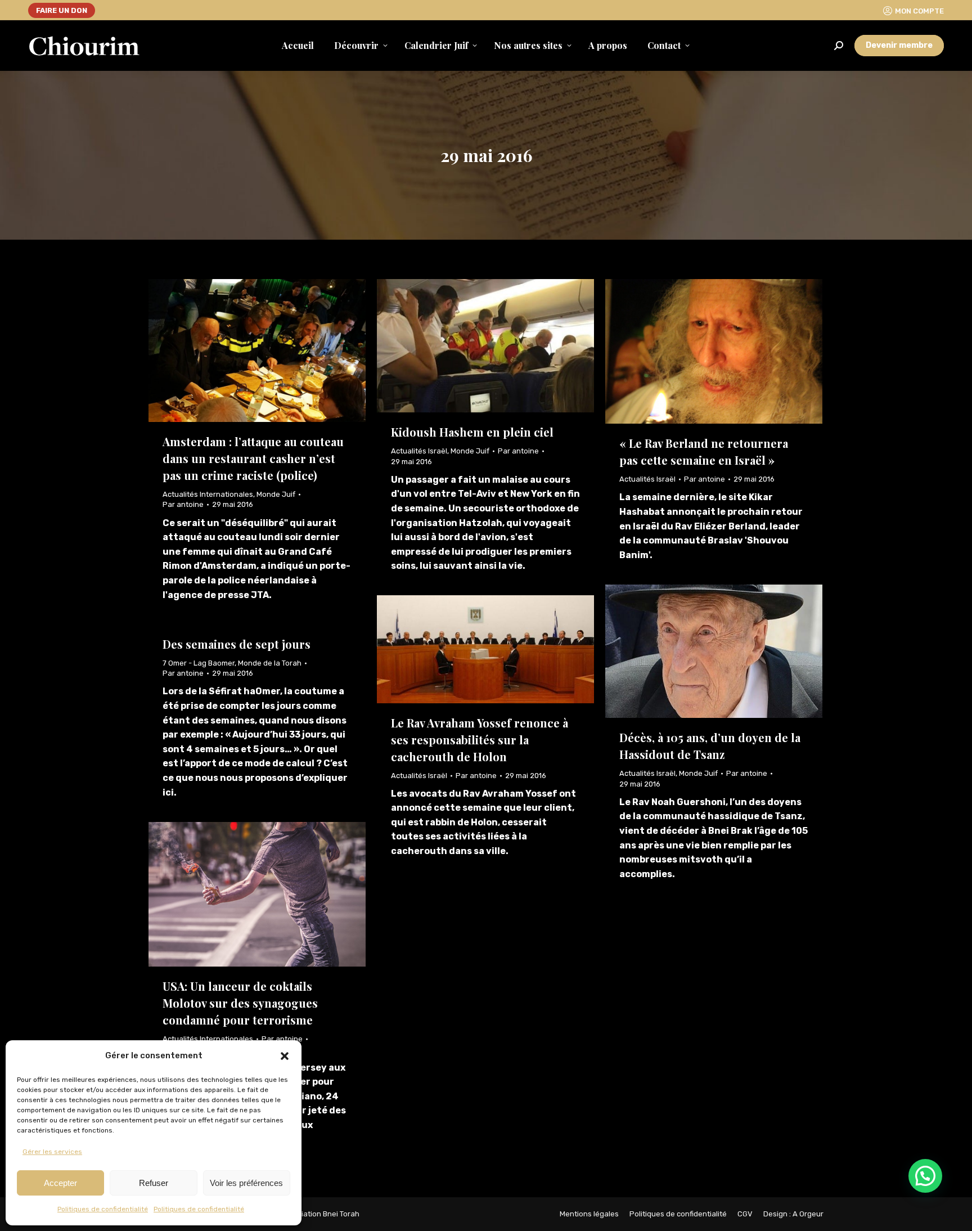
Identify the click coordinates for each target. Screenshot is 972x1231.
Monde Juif (275, 494)
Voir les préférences (246, 1183)
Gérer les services (52, 1152)
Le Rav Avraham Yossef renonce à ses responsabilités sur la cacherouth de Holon (479, 739)
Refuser (153, 1183)
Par (183, 504)
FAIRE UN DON (61, 10)
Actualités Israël (419, 451)
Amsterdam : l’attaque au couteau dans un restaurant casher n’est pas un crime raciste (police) (253, 458)
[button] (284, 1056)
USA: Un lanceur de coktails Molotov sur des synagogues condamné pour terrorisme (240, 1002)
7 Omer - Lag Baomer (199, 663)
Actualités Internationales (208, 494)
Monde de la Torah (270, 663)
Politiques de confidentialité (102, 1209)
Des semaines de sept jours (236, 644)
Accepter (60, 1183)
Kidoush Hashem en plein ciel (472, 431)
